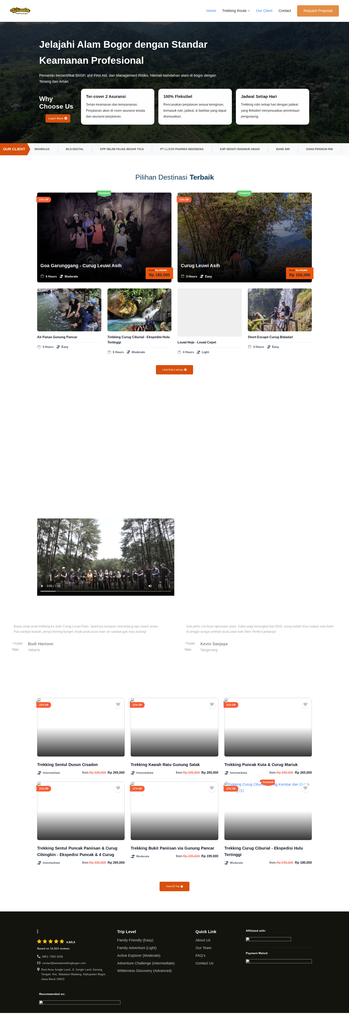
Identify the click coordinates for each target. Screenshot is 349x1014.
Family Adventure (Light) (137, 948)
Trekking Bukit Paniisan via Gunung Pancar (172, 848)
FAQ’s (200, 956)
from (85, 772)
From (152, 270)
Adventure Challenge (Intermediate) (146, 963)
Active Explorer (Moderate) (138, 956)
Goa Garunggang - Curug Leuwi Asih (81, 265)
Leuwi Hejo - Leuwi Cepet (197, 342)
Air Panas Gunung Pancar (57, 337)
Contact (285, 11)
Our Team (203, 948)
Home (211, 11)
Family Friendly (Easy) (135, 940)
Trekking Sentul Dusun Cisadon (67, 764)
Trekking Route (234, 11)
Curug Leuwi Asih (200, 265)
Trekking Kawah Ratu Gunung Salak (165, 764)
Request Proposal (318, 11)
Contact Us (204, 963)
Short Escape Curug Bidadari (270, 337)
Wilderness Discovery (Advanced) (144, 971)
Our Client (264, 11)
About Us (203, 940)
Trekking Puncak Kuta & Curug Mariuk (261, 764)
